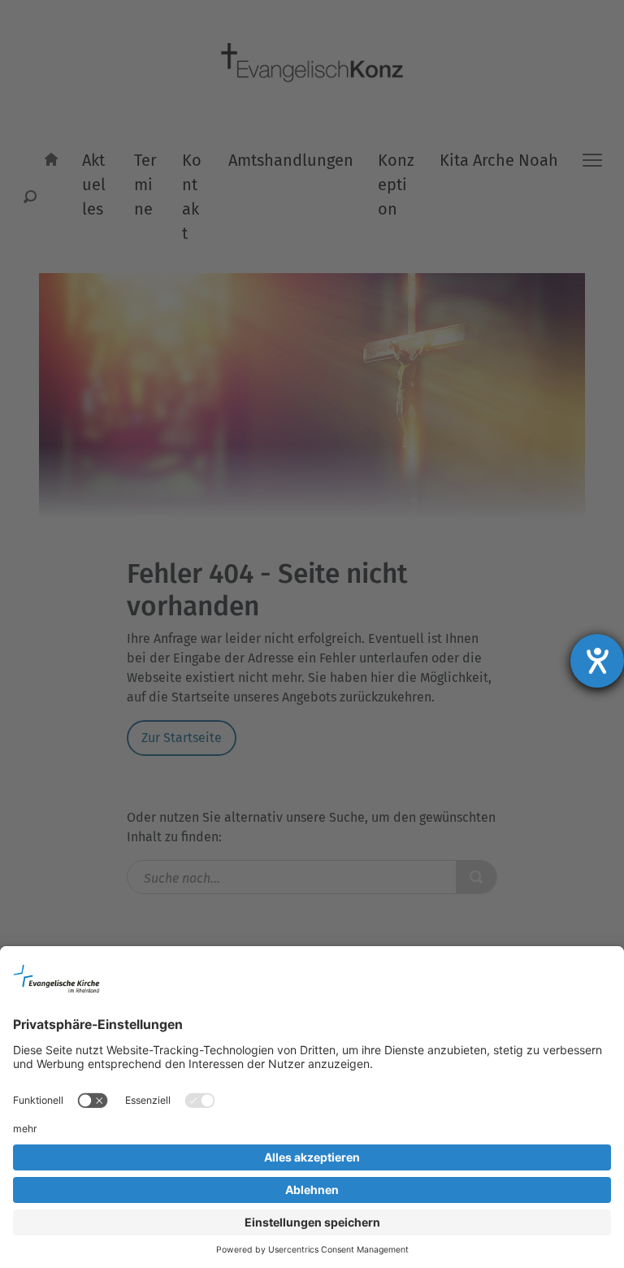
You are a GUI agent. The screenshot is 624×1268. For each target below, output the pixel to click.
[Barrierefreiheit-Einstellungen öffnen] (597, 661)
